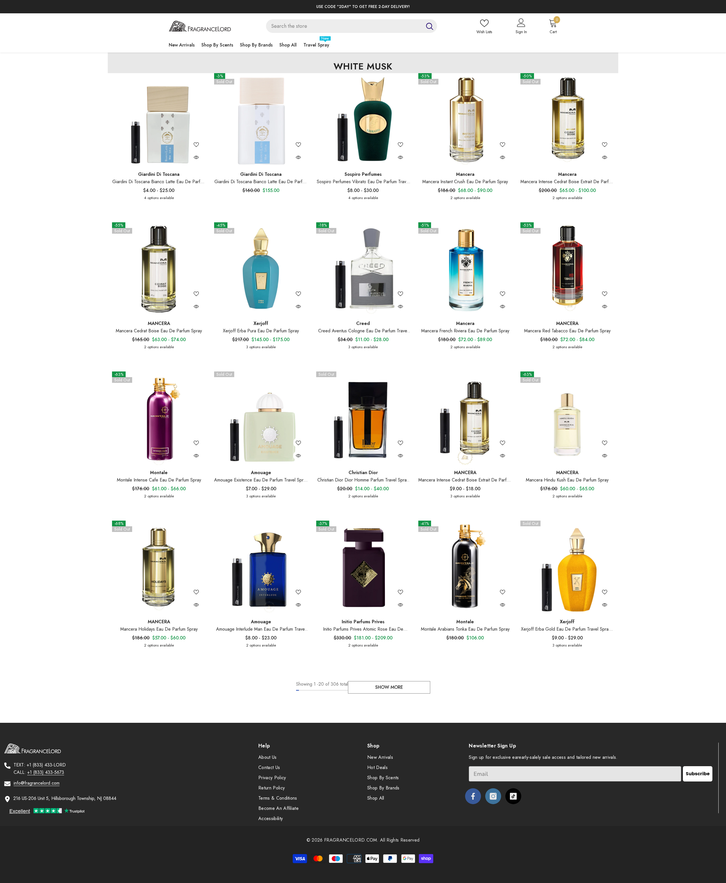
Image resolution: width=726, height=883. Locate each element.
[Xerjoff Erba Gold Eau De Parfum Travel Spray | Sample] (567, 567)
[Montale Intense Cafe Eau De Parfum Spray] (159, 418)
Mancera (465, 174)
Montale (159, 472)
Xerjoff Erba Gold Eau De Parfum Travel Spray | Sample (567, 629)
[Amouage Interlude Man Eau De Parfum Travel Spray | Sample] (261, 567)
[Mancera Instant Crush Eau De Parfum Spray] (465, 120)
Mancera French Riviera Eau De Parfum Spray (465, 331)
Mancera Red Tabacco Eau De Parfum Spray (567, 331)
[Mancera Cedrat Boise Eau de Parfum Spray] (159, 269)
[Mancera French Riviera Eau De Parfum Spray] (465, 269)
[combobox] (344, 26)
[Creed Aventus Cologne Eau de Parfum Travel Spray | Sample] (363, 269)
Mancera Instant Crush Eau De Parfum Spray (465, 181)
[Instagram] (493, 796)
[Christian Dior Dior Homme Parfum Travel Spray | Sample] (363, 418)
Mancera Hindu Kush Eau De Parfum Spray (567, 480)
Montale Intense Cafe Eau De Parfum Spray (159, 480)
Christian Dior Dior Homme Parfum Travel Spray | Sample (363, 480)
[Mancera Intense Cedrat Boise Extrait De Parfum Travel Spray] (465, 418)
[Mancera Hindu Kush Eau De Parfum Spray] (567, 418)
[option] (363, 6)
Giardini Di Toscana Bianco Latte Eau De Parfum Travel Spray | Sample (159, 181)
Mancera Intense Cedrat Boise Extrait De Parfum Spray (567, 181)
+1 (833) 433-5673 (45, 772)
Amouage (261, 472)
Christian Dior (363, 472)
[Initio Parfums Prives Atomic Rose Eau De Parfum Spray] (363, 567)
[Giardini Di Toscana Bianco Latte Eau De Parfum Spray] (261, 120)
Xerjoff (261, 323)
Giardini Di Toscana (159, 174)
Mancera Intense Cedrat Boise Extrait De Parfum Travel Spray (465, 480)
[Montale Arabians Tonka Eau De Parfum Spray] (465, 567)
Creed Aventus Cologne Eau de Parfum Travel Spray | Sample (363, 331)
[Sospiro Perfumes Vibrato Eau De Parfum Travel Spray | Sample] (363, 120)
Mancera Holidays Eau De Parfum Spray (159, 629)
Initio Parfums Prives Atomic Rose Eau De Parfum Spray (363, 629)
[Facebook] (473, 796)
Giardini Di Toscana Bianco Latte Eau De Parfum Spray (261, 181)
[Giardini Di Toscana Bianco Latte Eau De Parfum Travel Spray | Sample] (159, 120)
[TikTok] (513, 796)
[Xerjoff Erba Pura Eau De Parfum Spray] (261, 269)
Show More (389, 687)
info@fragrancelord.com (37, 783)
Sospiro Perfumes (363, 174)
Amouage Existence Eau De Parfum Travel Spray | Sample (261, 480)
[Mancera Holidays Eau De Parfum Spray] (159, 567)
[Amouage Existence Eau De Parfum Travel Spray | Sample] (261, 418)
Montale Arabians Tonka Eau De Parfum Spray (465, 629)
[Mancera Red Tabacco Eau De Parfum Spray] (567, 269)
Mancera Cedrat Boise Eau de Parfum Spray (159, 331)
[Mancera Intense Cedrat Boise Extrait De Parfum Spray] (567, 120)
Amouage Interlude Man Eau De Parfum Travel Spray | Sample (261, 629)
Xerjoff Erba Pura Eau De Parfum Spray (261, 331)
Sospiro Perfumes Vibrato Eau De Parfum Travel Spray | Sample (363, 181)
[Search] (351, 26)
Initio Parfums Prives (363, 621)
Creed (363, 323)
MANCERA (159, 323)
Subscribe (698, 773)
